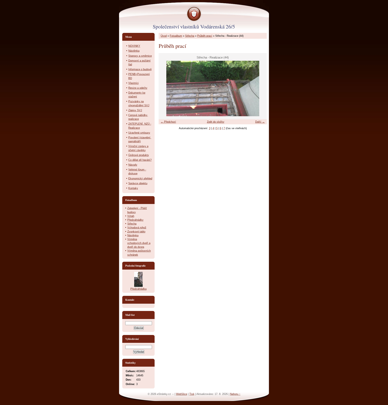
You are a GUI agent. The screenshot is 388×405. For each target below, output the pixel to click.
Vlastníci (133, 83)
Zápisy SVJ (135, 110)
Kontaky (133, 188)
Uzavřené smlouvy (139, 132)
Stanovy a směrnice (140, 55)
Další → (260, 121)
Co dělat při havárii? (140, 159)
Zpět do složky (215, 121)
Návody (132, 164)
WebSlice (181, 394)
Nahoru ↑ (235, 394)
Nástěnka (133, 50)
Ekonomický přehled (140, 178)
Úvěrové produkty (138, 155)
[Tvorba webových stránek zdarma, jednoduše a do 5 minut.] (173, 394)
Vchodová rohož (136, 227)
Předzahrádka (138, 288)
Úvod (164, 35)
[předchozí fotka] (165, 88)
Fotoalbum (176, 35)
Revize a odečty (137, 87)
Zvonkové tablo (136, 231)
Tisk (191, 394)
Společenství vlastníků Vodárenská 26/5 (194, 26)
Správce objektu (137, 183)
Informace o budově (140, 69)
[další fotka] (260, 88)
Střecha (189, 35)
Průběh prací (204, 35)
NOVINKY (134, 45)
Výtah (130, 216)
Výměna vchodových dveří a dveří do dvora (138, 243)
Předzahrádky (135, 219)
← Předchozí (168, 121)
